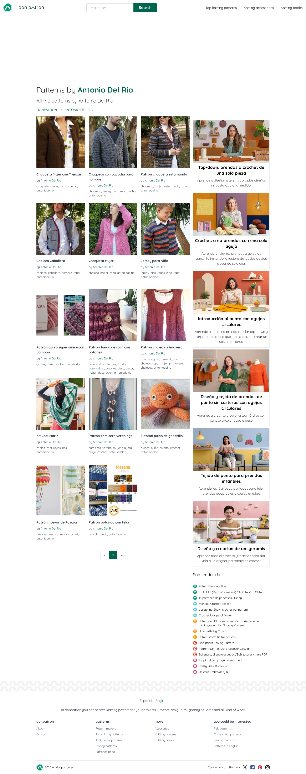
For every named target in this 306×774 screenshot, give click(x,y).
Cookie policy (216, 767)
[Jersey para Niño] (165, 229)
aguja (155, 359)
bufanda (101, 534)
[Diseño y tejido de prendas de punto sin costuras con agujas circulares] (231, 370)
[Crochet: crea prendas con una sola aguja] (231, 214)
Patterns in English (226, 746)
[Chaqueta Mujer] (113, 229)
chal (49, 448)
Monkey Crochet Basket (215, 604)
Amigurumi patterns (109, 740)
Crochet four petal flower (215, 615)
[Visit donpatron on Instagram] (267, 767)
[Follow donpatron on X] (245, 767)
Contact (41, 734)
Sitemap (234, 767)
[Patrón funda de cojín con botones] (113, 315)
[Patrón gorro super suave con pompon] (60, 315)
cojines (101, 364)
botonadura (96, 368)
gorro (50, 364)
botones (111, 368)
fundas (111, 364)
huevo (62, 534)
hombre (117, 191)
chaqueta (42, 186)
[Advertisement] (153, 46)
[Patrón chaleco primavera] (165, 315)
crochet (102, 452)
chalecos (146, 367)
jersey (107, 191)
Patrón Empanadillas (212, 586)
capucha (130, 191)
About (40, 728)
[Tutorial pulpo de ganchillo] (165, 404)
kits (64, 448)
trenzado (166, 359)
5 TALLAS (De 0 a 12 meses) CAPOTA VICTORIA (230, 592)
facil (58, 364)
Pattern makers (106, 728)
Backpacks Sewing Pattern (216, 643)
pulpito (164, 448)
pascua (52, 534)
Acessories (162, 728)
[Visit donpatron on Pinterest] (260, 767)
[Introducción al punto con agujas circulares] (231, 292)
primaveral (176, 363)
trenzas (65, 186)
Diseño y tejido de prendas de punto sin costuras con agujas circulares (231, 402)
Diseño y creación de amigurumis (231, 548)
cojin (92, 364)
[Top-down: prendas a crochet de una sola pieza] (231, 141)
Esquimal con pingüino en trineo (220, 660)
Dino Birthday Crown (212, 631)
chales (40, 448)
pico (153, 273)
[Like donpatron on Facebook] (252, 767)
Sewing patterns (225, 740)
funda (122, 364)
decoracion (105, 372)
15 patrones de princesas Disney (220, 598)
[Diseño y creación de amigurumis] (231, 522)
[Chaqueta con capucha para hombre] (113, 142)
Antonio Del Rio (51, 180)
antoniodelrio (45, 190)
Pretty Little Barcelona (213, 666)
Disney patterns (106, 746)
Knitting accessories (259, 8)
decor (129, 368)
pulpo (154, 448)
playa (92, 452)
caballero (54, 273)
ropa (74, 186)
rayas (161, 273)
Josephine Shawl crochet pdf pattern (223, 609)
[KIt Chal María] (60, 404)
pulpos (145, 448)
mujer (54, 186)
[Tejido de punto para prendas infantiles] (231, 449)
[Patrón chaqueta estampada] (165, 142)
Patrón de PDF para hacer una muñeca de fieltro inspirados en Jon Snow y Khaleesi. (231, 623)
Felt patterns (222, 728)
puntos (145, 359)
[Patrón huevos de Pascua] (60, 490)
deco (121, 368)
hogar (93, 372)
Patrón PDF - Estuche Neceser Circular (224, 649)
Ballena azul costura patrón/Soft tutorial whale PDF (233, 654)
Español (146, 701)
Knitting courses (165, 734)
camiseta (95, 448)
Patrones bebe (105, 752)
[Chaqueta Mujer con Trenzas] (60, 142)
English (160, 701)
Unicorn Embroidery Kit (214, 672)
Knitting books (292, 8)
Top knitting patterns (221, 8)
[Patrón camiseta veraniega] (113, 404)
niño (169, 273)
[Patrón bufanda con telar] (113, 490)
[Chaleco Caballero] (60, 229)
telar (92, 534)
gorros (40, 364)
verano (107, 448)
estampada (171, 186)
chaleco (41, 273)
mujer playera (122, 448)
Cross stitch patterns (227, 734)
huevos (41, 534)
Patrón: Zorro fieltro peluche (217, 637)
